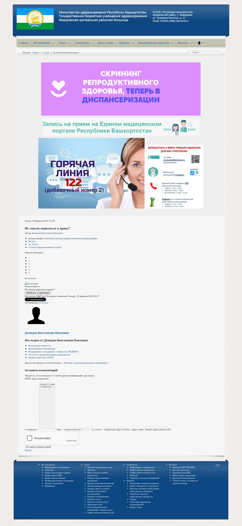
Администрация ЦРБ (181, 472)
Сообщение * (31, 429)
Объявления (50, 486)
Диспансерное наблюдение (41, 348)
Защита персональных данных (58, 472)
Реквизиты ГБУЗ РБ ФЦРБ (183, 467)
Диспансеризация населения (99, 486)
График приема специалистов (142, 470)
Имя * (60, 429)
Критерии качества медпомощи (100, 483)
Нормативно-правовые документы (144, 483)
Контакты (183, 42)
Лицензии (91, 470)
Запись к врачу (105, 42)
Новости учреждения (54, 483)
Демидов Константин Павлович (47, 233)
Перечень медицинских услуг (100, 467)
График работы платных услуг (143, 472)
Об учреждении (41, 42)
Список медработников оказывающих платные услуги (100, 508)
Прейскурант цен (94, 504)
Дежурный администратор (183, 478)
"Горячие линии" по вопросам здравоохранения (185, 482)
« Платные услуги (71, 362)
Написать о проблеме (37, 292)
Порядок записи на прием (98, 488)
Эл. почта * (97, 429)
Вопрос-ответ (136, 507)
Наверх (28, 450)
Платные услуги (94, 499)
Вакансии (134, 475)
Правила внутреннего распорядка (59, 480)
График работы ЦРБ (53, 475)
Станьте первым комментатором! (44, 247)
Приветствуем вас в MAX (41, 357)
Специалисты (82, 42)
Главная (23, 42)
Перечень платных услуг (97, 501)
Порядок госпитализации (98, 496)
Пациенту (124, 42)
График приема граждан (55, 478)
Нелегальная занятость (39, 345)
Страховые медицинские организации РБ (140, 503)
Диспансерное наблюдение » (94, 362)
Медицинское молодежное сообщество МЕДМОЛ (53, 351)
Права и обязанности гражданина (144, 486)
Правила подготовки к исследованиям (96, 492)
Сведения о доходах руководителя (144, 478)
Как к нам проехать (180, 470)
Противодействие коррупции (153, 42)
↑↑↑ (217, 465)
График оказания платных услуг (100, 512)
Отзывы (133, 499)
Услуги (62, 42)
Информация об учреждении (57, 467)
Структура (49, 470)
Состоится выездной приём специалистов (49, 354)
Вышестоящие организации (184, 475)
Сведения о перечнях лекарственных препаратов (141, 495)
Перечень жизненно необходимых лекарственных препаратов (144, 489)
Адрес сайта (137, 429)
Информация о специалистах (142, 467)
